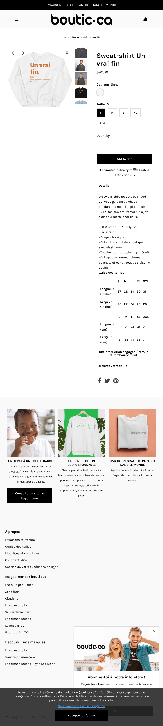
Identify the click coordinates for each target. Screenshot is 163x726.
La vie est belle (16, 605)
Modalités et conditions (22, 553)
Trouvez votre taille (113, 366)
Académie (12, 592)
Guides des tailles (18, 546)
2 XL (103, 123)
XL (135, 113)
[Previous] (12, 52)
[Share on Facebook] (99, 382)
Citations (11, 598)
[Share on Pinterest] (116, 382)
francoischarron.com (20, 657)
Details (104, 185)
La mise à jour (15, 626)
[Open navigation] (16, 19)
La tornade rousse (18, 619)
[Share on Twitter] (107, 382)
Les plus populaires (19, 585)
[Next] (23, 52)
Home (66, 37)
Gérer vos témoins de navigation (81, 706)
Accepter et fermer (81, 715)
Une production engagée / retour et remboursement (123, 353)
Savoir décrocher (17, 612)
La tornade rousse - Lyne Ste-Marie (30, 664)
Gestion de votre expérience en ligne (31, 567)
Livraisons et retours (20, 540)
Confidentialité (16, 560)
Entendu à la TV (16, 632)
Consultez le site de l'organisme (29, 495)
